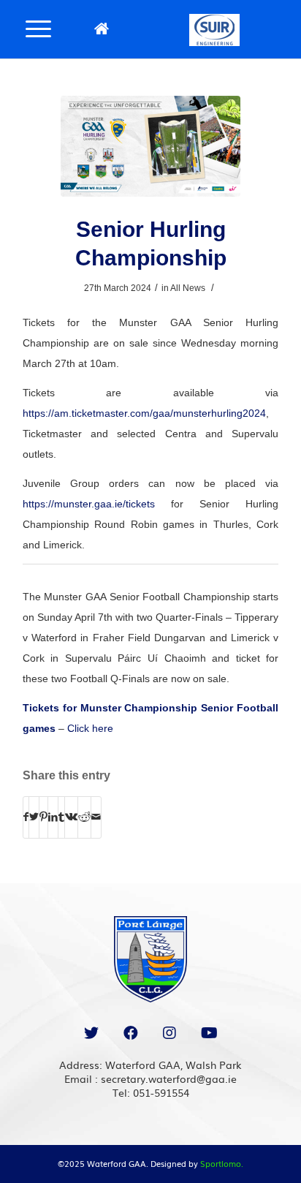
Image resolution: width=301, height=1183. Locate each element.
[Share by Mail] (96, 817)
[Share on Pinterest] (43, 817)
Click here (90, 728)
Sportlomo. (221, 1163)
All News (187, 288)
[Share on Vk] (71, 817)
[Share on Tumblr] (61, 817)
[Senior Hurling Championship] (150, 146)
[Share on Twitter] (34, 817)
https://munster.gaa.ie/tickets (89, 504)
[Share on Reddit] (84, 817)
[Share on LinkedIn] (53, 817)
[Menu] (38, 27)
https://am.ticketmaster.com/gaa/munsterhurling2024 (144, 413)
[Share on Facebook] (25, 817)
